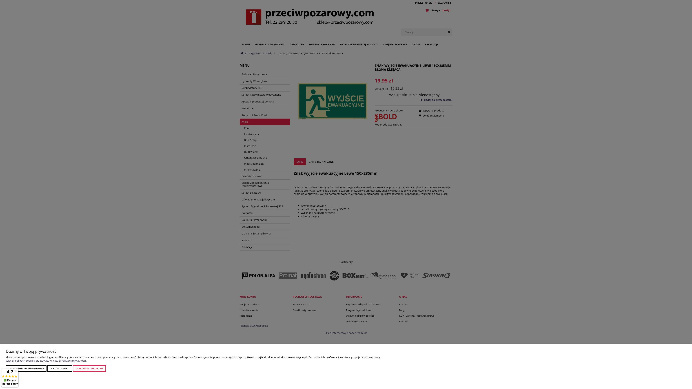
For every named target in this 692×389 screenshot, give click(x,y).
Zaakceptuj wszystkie (89, 368)
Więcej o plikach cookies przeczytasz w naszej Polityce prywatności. (46, 360)
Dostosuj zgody (60, 368)
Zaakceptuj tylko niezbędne (26, 368)
